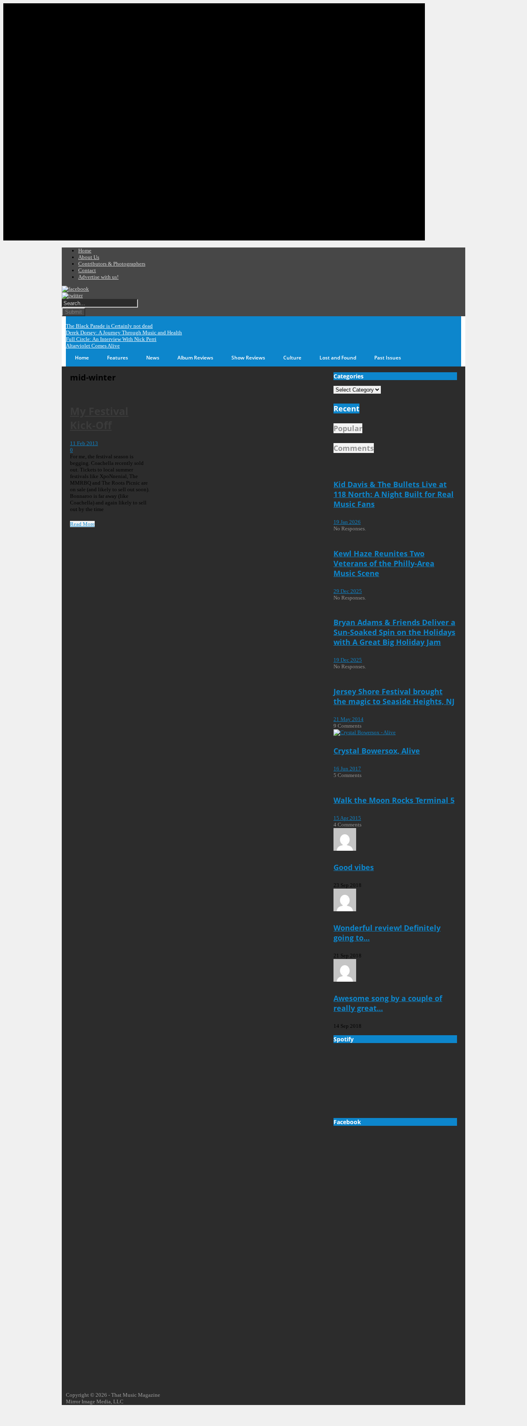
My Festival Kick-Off (99, 418)
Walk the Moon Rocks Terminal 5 (394, 800)
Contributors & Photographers (111, 264)
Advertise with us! (98, 277)
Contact (87, 270)
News (152, 357)
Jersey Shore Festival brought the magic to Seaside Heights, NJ (394, 696)
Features (117, 357)
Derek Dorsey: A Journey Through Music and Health (124, 332)
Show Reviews (248, 357)
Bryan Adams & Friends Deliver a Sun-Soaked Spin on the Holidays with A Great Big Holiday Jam (394, 632)
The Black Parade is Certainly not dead (109, 326)
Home (84, 250)
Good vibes (353, 867)
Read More (82, 524)
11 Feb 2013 (84, 443)
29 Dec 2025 (347, 591)
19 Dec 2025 (347, 660)
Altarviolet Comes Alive (93, 346)
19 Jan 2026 (347, 522)
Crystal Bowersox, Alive (376, 751)
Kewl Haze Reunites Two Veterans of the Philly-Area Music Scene (383, 563)
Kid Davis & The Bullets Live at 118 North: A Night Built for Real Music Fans (393, 494)
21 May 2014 (348, 719)
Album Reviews (195, 357)
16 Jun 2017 (347, 769)
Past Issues (387, 357)
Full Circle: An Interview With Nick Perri (111, 339)
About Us (88, 257)
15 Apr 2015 (347, 818)
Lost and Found (337, 357)
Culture (292, 357)
